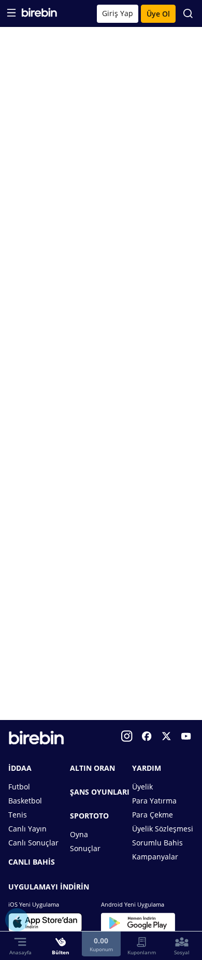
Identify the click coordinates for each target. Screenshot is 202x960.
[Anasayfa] (39, 14)
